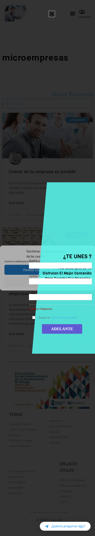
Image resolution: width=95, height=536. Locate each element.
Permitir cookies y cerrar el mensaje (47, 270)
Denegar (47, 282)
